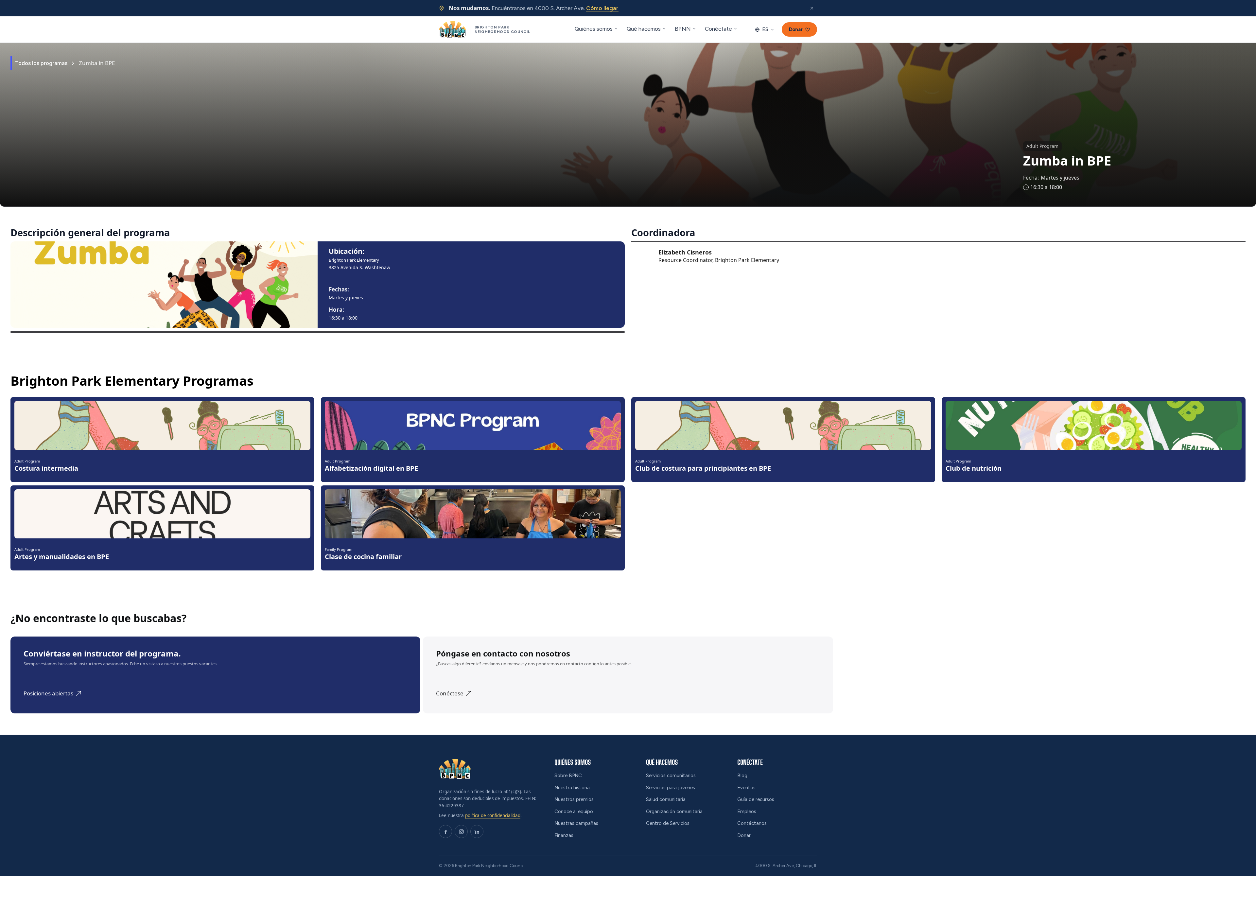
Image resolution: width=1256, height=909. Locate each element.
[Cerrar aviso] (812, 8)
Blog (742, 775)
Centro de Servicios (667, 823)
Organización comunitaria (674, 811)
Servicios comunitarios (671, 775)
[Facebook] (445, 831)
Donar (744, 835)
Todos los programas (41, 63)
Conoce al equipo (573, 811)
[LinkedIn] (476, 831)
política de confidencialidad (492, 815)
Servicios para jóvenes (670, 788)
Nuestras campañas (576, 823)
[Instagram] (461, 831)
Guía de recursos (755, 799)
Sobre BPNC (568, 775)
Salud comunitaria (666, 799)
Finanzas (563, 835)
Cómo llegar (602, 8)
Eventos (746, 788)
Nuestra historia (572, 788)
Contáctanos (752, 823)
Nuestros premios (574, 799)
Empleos (746, 811)
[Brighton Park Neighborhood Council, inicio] (455, 769)
